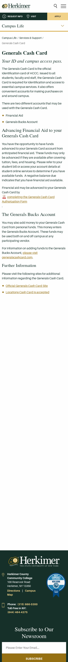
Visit (33, 16)
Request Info (15, 16)
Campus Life (9, 37)
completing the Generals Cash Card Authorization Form (28, 199)
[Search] (55, 6)
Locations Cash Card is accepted (27, 292)
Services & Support (30, 37)
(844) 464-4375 (17, 612)
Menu (63, 6)
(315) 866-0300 (27, 604)
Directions (13, 590)
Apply (58, 16)
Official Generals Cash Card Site (27, 286)
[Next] (62, 25)
